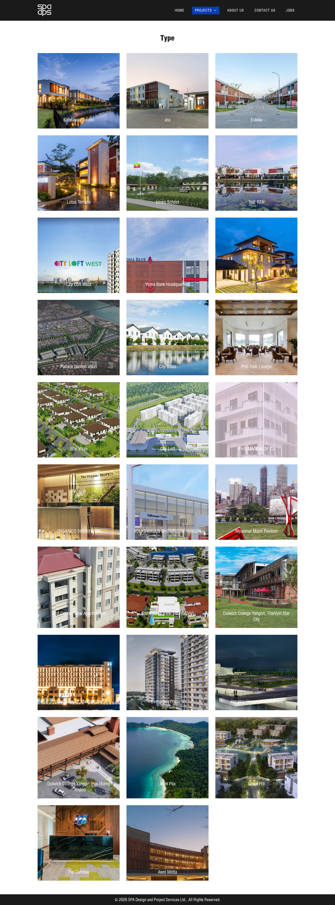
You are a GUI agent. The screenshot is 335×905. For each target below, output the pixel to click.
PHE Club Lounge (256, 366)
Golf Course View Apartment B (78, 613)
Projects (203, 10)
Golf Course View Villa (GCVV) (167, 613)
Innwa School (167, 202)
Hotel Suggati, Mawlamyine (79, 701)
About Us (235, 10)
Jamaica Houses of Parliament (256, 701)
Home (179, 10)
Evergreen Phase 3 (167, 701)
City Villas (167, 366)
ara (167, 120)
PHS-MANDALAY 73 (256, 449)
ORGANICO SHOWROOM (79, 531)
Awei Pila (167, 784)
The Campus (79, 872)
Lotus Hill (256, 784)
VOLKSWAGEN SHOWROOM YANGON (167, 531)
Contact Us (265, 10)
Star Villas (79, 449)
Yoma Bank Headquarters (167, 284)
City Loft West (78, 284)
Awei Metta (167, 872)
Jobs (290, 10)
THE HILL (256, 284)
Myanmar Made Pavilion (256, 531)
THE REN (256, 202)
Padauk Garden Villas (78, 366)
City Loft (167, 449)
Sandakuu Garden (78, 120)
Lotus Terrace (78, 202)
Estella (256, 120)
